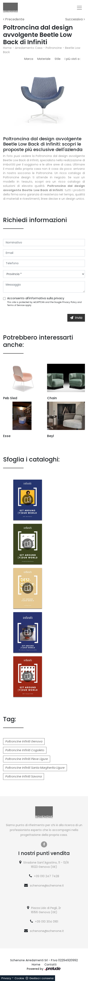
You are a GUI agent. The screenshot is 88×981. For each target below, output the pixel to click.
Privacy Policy (69, 302)
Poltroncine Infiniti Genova (23, 741)
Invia (78, 317)
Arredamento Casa (28, 48)
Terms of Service (16, 305)
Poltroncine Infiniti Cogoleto (24, 750)
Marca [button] (28, 59)
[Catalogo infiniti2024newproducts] (27, 499)
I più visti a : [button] (73, 59)
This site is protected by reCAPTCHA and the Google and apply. (44, 304)
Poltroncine (54, 48)
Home (7, 48)
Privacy (6, 978)
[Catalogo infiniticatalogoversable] (27, 544)
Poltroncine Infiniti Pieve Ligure (26, 759)
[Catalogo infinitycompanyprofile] (27, 676)
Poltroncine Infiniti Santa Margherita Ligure (35, 768)
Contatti (50, 964)
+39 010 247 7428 (46, 876)
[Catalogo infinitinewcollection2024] (27, 632)
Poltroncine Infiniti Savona (23, 776)
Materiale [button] (44, 59)
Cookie (19, 978)
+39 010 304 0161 (46, 922)
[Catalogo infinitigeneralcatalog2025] (27, 588)
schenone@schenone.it (47, 885)
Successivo (74, 19)
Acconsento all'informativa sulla (35, 298)
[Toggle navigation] (79, 8)
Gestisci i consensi (41, 978)
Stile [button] (58, 59)
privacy (59, 298)
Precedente (14, 19)
